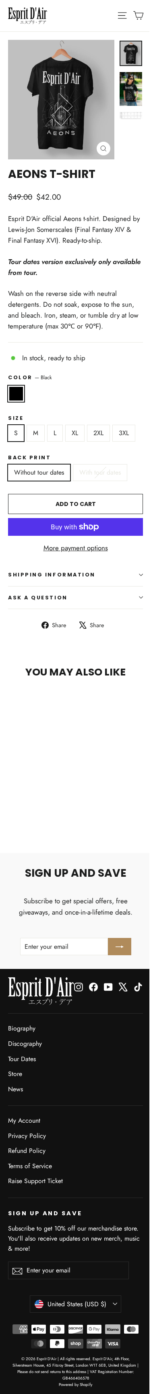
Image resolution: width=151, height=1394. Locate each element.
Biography (21, 1028)
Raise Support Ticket (35, 1180)
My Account (24, 1120)
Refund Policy (27, 1150)
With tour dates (100, 472)
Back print (29, 457)
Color (30, 377)
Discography (25, 1043)
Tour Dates (22, 1059)
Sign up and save (45, 1213)
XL (75, 433)
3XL (124, 433)
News (15, 1089)
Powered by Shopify (75, 1385)
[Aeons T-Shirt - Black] (12, 813)
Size (15, 418)
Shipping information (51, 574)
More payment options (75, 548)
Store (15, 1073)
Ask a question (38, 597)
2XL (98, 433)
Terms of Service (30, 1166)
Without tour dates (39, 472)
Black (16, 394)
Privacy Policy (27, 1135)
